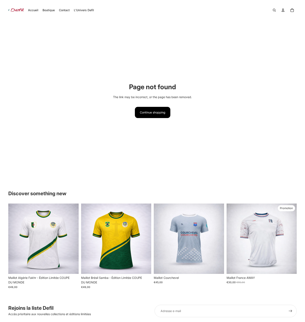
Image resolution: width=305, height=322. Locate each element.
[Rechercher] (274, 10)
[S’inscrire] (290, 311)
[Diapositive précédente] (14, 238)
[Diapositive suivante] (72, 238)
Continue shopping (152, 112)
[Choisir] (72, 267)
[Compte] (283, 10)
